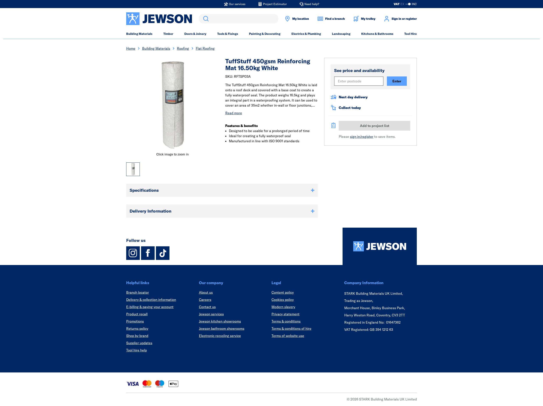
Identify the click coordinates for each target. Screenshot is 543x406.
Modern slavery (283, 307)
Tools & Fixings (227, 34)
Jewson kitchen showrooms (220, 321)
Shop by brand (137, 336)
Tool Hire (410, 34)
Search (205, 18)
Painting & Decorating (264, 34)
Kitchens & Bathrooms (377, 34)
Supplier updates (139, 343)
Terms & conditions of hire (291, 328)
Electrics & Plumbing (306, 34)
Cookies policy (283, 299)
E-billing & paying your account (150, 307)
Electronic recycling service (220, 336)
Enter (396, 81)
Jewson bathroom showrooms (221, 328)
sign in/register (361, 136)
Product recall (137, 314)
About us (206, 292)
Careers (205, 299)
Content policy (283, 292)
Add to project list (374, 126)
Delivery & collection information (151, 299)
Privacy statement (285, 314)
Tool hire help (136, 350)
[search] (238, 18)
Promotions (135, 321)
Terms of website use (288, 336)
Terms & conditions (286, 321)
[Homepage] (379, 246)
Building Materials (139, 34)
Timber (168, 34)
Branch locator (137, 292)
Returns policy (137, 328)
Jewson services (211, 314)
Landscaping (341, 34)
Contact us (207, 307)
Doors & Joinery (195, 34)
